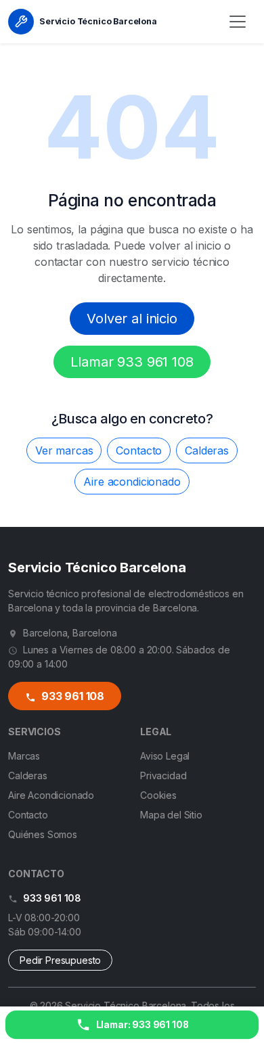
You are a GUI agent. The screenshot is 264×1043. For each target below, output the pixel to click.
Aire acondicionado (131, 481)
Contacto (139, 450)
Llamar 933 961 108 (131, 362)
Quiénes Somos (42, 834)
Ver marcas (64, 450)
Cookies (158, 795)
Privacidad (163, 775)
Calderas (207, 450)
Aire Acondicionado (51, 795)
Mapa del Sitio (171, 814)
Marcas (24, 756)
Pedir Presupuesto (60, 960)
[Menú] (237, 21)
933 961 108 (71, 696)
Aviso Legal (165, 756)
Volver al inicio (132, 318)
